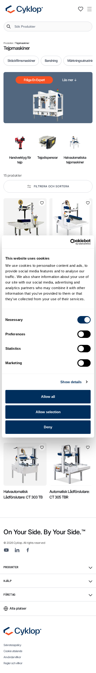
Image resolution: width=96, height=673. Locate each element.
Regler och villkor (12, 663)
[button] (89, 9)
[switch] (84, 334)
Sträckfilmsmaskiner (21, 61)
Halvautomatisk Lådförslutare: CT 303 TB (22, 494)
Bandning (51, 61)
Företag (9, 594)
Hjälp (7, 581)
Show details (71, 382)
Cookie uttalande (12, 651)
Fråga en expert (34, 80)
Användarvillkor (12, 657)
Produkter (8, 43)
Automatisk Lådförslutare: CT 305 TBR (69, 494)
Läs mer (69, 80)
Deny (48, 427)
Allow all (48, 397)
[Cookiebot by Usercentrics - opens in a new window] (70, 242)
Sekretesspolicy (12, 645)
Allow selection (48, 412)
